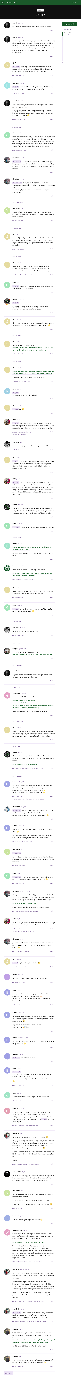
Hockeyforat (12, 2)
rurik (16, 409)
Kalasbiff (18, 161)
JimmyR (17, 1072)
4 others (39, 1321)
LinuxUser (18, 183)
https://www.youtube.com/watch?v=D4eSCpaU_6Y (29, 1242)
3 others (34, 1262)
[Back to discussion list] (2, 2)
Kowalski (18, 1313)
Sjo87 (16, 87)
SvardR (17, 67)
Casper (17, 527)
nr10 (16, 461)
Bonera (17, 1058)
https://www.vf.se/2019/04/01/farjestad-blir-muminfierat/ (32, 655)
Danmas (18, 810)
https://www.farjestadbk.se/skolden (24, 764)
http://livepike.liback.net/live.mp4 (24, 903)
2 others (30, 1126)
